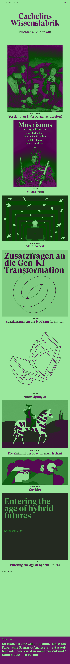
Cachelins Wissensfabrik (10, 3)
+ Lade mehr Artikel (8, 571)
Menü (66, 3)
